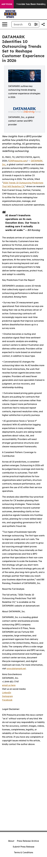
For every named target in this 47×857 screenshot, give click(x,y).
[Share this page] (43, 24)
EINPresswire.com (18, 160)
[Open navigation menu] (4, 24)
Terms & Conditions (23, 852)
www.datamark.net (16, 668)
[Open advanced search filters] (36, 24)
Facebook (7, 700)
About (11, 841)
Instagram (7, 696)
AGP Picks (7, 4)
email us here (9, 685)
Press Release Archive (28, 841)
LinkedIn (6, 692)
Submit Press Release (23, 846)
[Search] (30, 24)
